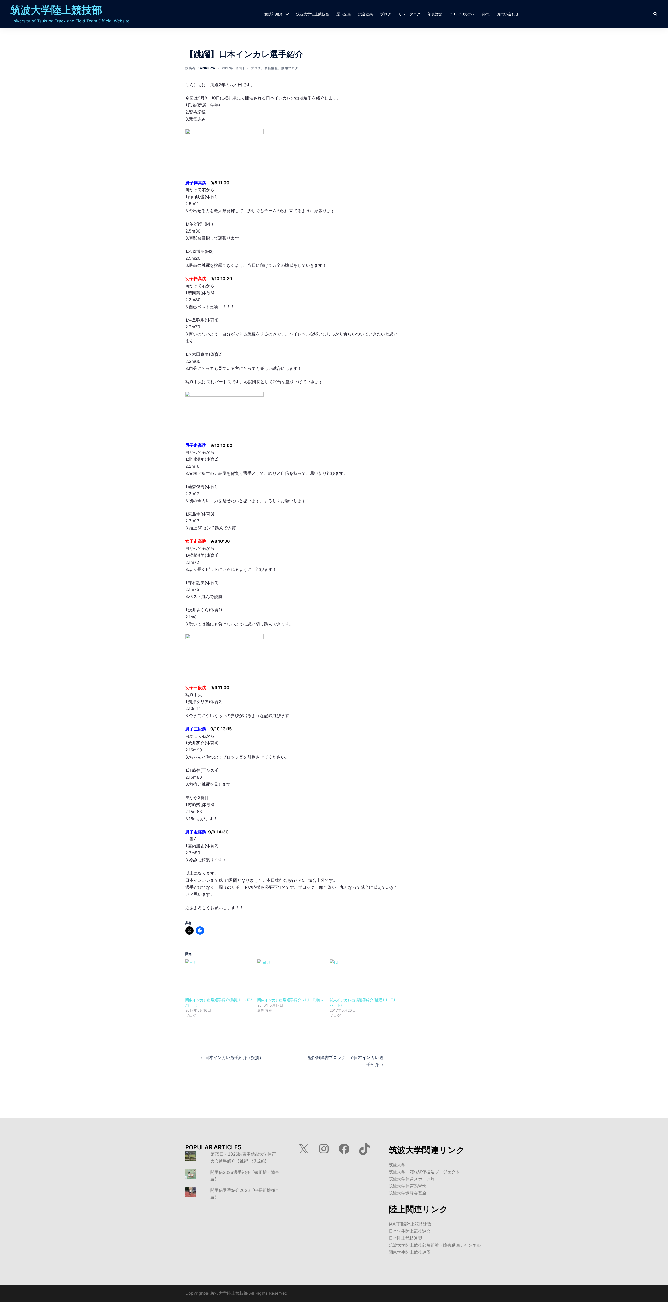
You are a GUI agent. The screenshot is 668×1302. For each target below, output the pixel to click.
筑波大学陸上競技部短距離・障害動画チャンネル (435, 1245)
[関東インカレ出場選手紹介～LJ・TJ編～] (290, 978)
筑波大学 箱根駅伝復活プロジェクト (424, 1171)
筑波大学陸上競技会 (312, 14)
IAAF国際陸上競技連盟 (410, 1224)
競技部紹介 (273, 14)
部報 (486, 14)
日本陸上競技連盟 (405, 1238)
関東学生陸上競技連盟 (410, 1252)
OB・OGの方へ (462, 14)
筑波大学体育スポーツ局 (412, 1178)
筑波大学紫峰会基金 (407, 1193)
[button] (655, 14)
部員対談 (435, 14)
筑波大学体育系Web (408, 1185)
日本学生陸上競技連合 (410, 1231)
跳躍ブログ (289, 68)
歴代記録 (343, 14)
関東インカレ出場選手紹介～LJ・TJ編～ (290, 1000)
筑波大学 (397, 1164)
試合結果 (365, 14)
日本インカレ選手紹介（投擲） (234, 1057)
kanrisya (207, 68)
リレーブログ (409, 14)
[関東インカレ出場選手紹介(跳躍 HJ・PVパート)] (218, 978)
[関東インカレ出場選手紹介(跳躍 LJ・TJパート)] (363, 978)
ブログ (385, 14)
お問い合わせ (508, 14)
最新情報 (271, 68)
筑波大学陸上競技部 (56, 10)
